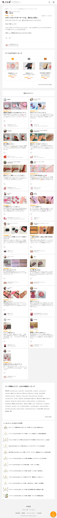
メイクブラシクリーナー (30, 408)
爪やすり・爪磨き (28, 403)
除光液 (13, 403)
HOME (28, 506)
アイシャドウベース (33, 395)
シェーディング (42, 390)
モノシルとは (32, 509)
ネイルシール (14, 401)
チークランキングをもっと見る (45, 84)
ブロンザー (7, 393)
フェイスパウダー (29, 390)
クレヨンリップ (39, 403)
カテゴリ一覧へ (48, 416)
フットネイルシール (40, 401)
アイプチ (16, 398)
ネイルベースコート (31, 401)
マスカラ (36, 393)
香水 (11, 411)
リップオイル (46, 403)
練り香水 (7, 411)
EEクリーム (31, 393)
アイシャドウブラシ (44, 406)
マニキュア (7, 401)
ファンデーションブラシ (10, 408)
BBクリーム (13, 393)
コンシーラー (21, 390)
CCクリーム (19, 393)
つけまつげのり (27, 398)
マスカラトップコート (10, 395)
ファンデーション (14, 390)
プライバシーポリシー (31, 513)
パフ (18, 406)
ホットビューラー (9, 398)
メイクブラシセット (34, 406)
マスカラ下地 (42, 393)
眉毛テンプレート (46, 398)
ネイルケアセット (19, 403)
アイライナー (18, 395)
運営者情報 (18, 513)
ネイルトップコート (21, 401)
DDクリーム (25, 393)
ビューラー (14, 406)
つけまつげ (20, 398)
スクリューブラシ (20, 408)
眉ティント (33, 398)
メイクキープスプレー (25, 406)
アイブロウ (40, 395)
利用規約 (23, 513)
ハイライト (35, 390)
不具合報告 (39, 513)
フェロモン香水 (39, 408)
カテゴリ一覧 (25, 509)
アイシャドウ (25, 395)
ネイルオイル (8, 403)
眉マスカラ (39, 398)
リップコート (8, 406)
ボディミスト (47, 408)
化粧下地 (7, 390)
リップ (33, 403)
